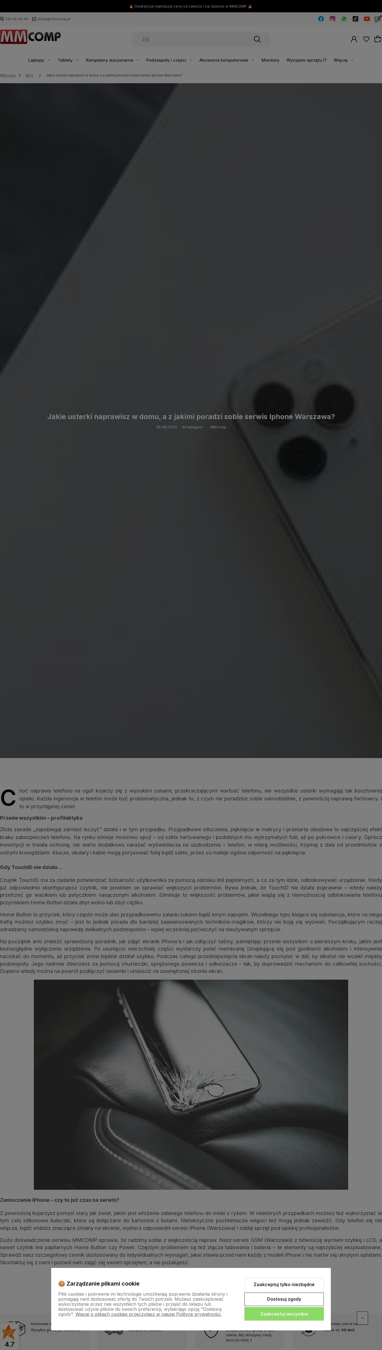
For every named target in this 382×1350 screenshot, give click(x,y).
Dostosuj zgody (284, 1299)
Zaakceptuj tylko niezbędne (284, 1284)
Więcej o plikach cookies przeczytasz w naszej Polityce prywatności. (148, 1314)
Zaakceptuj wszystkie (284, 1314)
